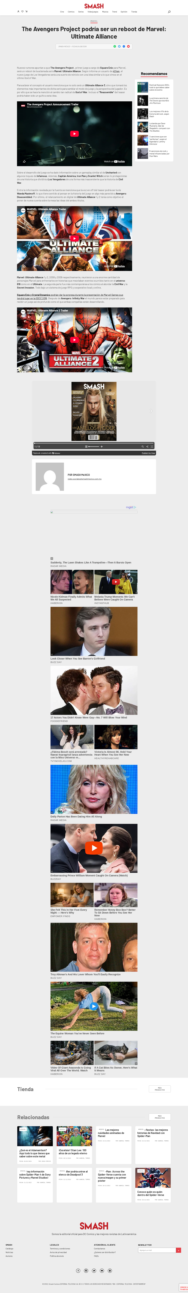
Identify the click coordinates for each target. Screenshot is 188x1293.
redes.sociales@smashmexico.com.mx (85, 479)
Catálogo (9, 1248)
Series (81, 11)
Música (105, 11)
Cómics (71, 11)
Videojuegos (93, 11)
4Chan (116, 71)
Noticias (9, 1252)
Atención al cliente (104, 1245)
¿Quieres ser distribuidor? (105, 1252)
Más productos (160, 1089)
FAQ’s (96, 1256)
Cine (62, 11)
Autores (9, 1256)
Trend (114, 11)
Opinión (124, 11)
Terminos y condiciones (60, 1248)
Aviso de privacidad (58, 1252)
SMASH (9, 1245)
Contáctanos (99, 1248)
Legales (54, 1245)
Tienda (134, 11)
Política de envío (57, 1256)
